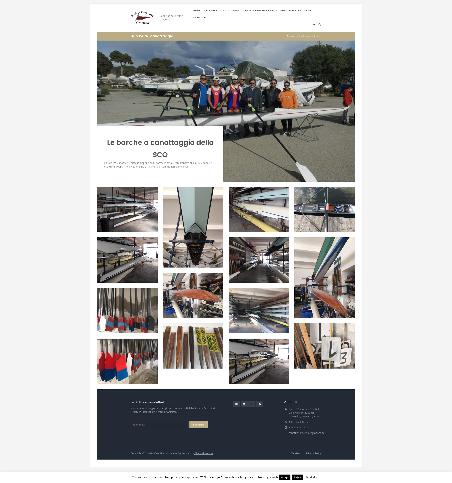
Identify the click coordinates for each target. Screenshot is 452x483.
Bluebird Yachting (204, 453)
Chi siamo (296, 453)
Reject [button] (297, 477)
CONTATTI (199, 17)
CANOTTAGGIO (229, 10)
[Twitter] (244, 404)
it (314, 24)
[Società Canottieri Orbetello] (142, 18)
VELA (283, 10)
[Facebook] (251, 404)
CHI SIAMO (210, 10)
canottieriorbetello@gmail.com (306, 433)
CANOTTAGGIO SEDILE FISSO (259, 10)
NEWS (307, 10)
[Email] (236, 404)
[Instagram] (259, 404)
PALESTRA (295, 10)
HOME (196, 10)
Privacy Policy (313, 453)
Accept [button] (284, 477)
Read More (312, 477)
